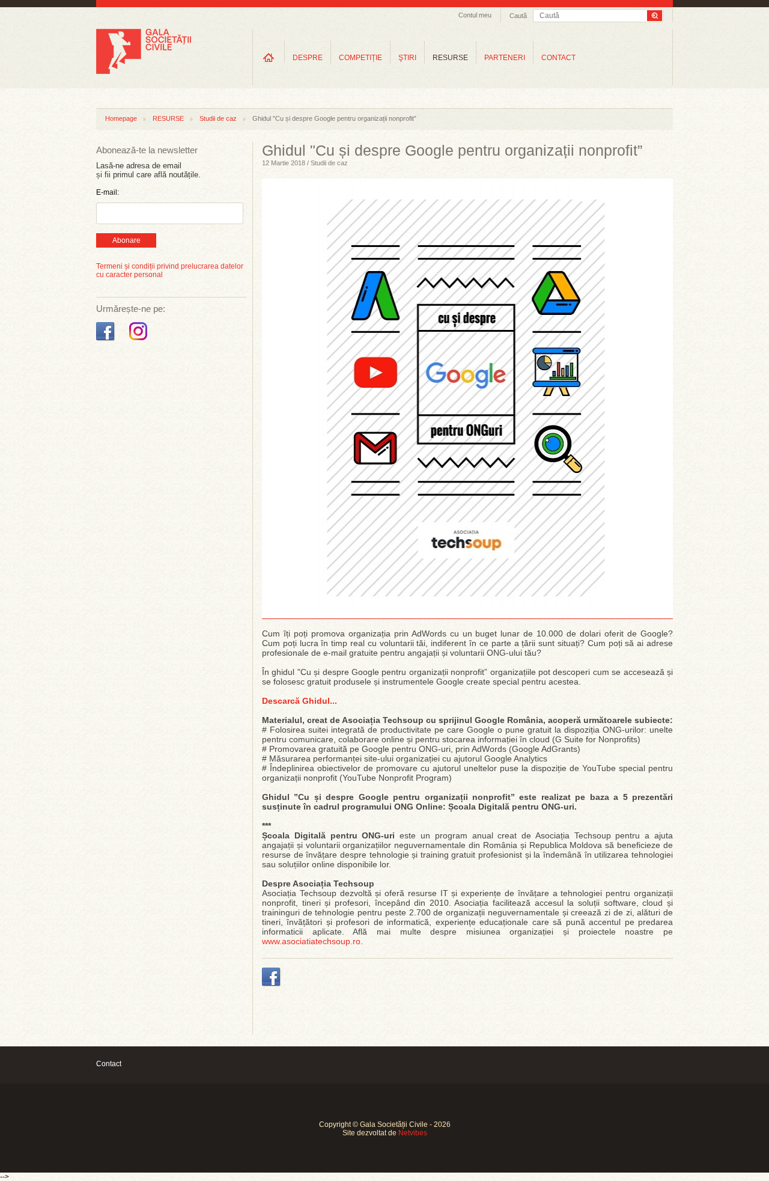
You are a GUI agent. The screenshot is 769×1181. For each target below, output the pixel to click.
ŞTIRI (407, 57)
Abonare (126, 240)
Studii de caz (218, 118)
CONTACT (558, 57)
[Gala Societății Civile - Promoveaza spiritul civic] (143, 71)
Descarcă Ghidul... (299, 701)
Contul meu (474, 15)
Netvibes (412, 1133)
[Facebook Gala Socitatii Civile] (106, 341)
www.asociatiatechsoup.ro (311, 941)
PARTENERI (504, 57)
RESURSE (450, 57)
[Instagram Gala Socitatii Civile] (139, 341)
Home (268, 57)
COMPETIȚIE (360, 57)
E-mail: (107, 192)
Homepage (121, 118)
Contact (108, 1064)
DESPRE (308, 57)
